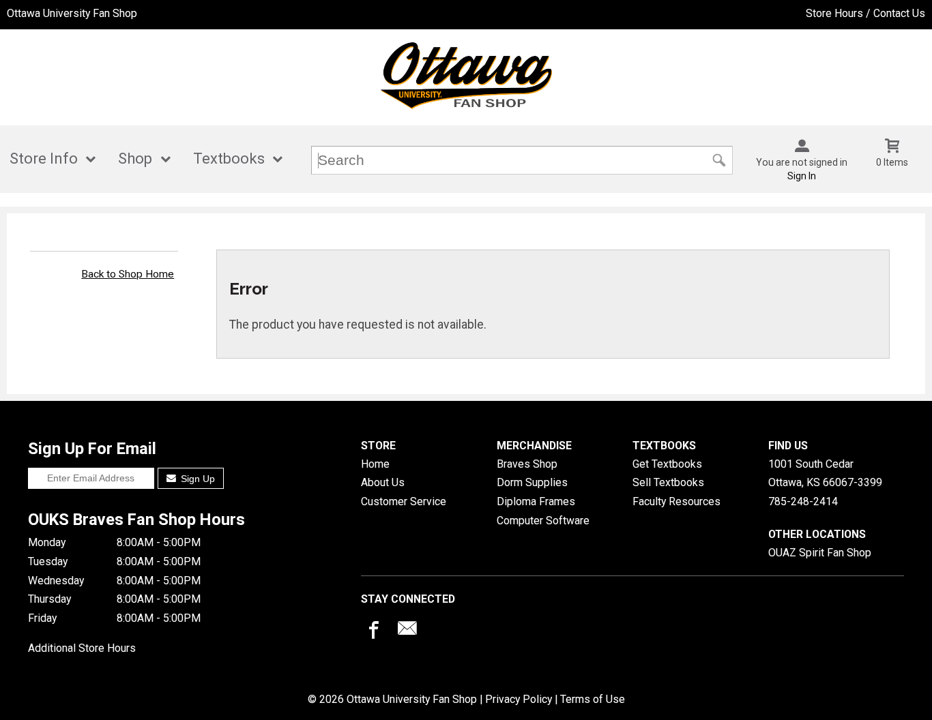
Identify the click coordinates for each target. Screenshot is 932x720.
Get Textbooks (667, 463)
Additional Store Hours (82, 648)
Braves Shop (527, 463)
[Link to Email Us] (407, 631)
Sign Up (196, 478)
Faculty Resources (676, 501)
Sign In (801, 175)
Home (375, 463)
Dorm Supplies (532, 482)
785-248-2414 (803, 501)
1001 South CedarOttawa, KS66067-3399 (825, 473)
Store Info (44, 158)
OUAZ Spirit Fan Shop (819, 552)
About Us (383, 482)
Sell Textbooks (668, 482)
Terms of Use (592, 699)
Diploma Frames (536, 501)
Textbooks (229, 158)
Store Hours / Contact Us (865, 13)
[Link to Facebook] (372, 631)
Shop (135, 158)
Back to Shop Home (127, 274)
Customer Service (403, 501)
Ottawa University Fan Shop (72, 13)
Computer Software (543, 520)
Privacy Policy (518, 699)
